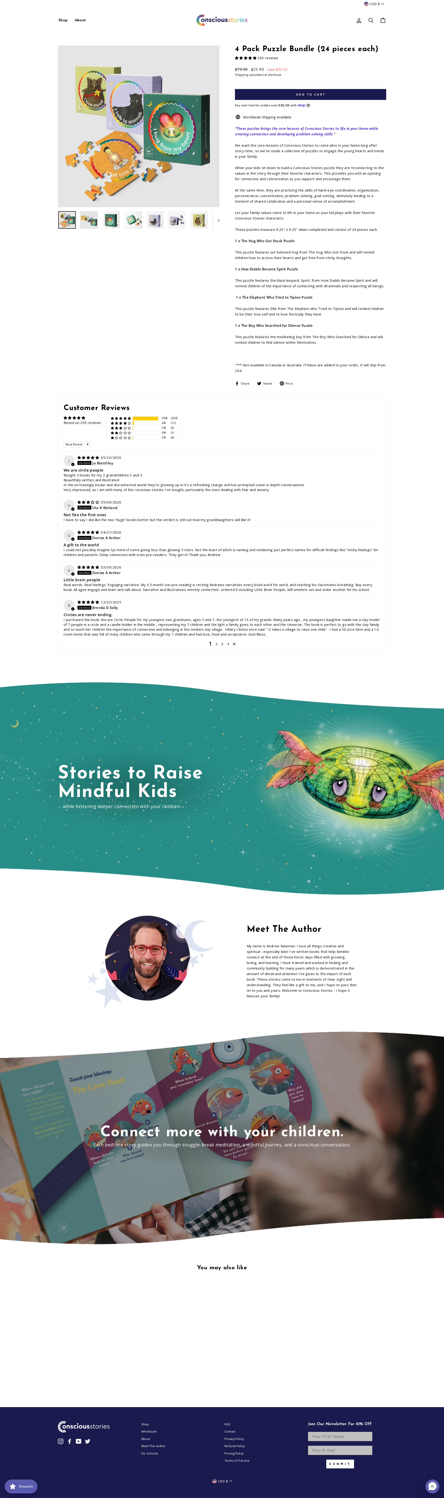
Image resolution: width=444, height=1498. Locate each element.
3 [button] (222, 644)
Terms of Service (237, 1460)
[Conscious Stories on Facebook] (69, 1441)
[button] (246, 58)
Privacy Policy (234, 1439)
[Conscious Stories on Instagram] (60, 1441)
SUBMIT (340, 1463)
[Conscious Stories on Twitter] (87, 1441)
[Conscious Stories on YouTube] (78, 1441)
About (80, 20)
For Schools (149, 1453)
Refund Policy (235, 1446)
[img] (88, 457)
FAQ (227, 1424)
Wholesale (149, 1431)
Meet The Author (153, 1446)
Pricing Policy (234, 1453)
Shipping (241, 75)
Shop (63, 20)
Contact (230, 1431)
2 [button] (217, 644)
